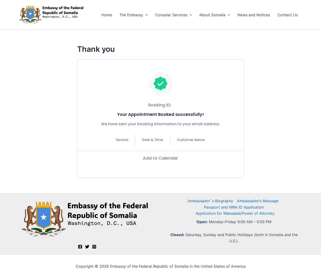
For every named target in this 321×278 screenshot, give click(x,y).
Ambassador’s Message (257, 200)
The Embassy (131, 14)
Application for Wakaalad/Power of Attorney (235, 213)
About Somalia (212, 14)
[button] (145, 14)
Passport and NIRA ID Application (234, 207)
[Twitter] (87, 247)
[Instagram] (94, 247)
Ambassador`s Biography (210, 200)
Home (106, 14)
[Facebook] (80, 247)
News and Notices (254, 14)
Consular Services (171, 14)
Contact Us (288, 14)
